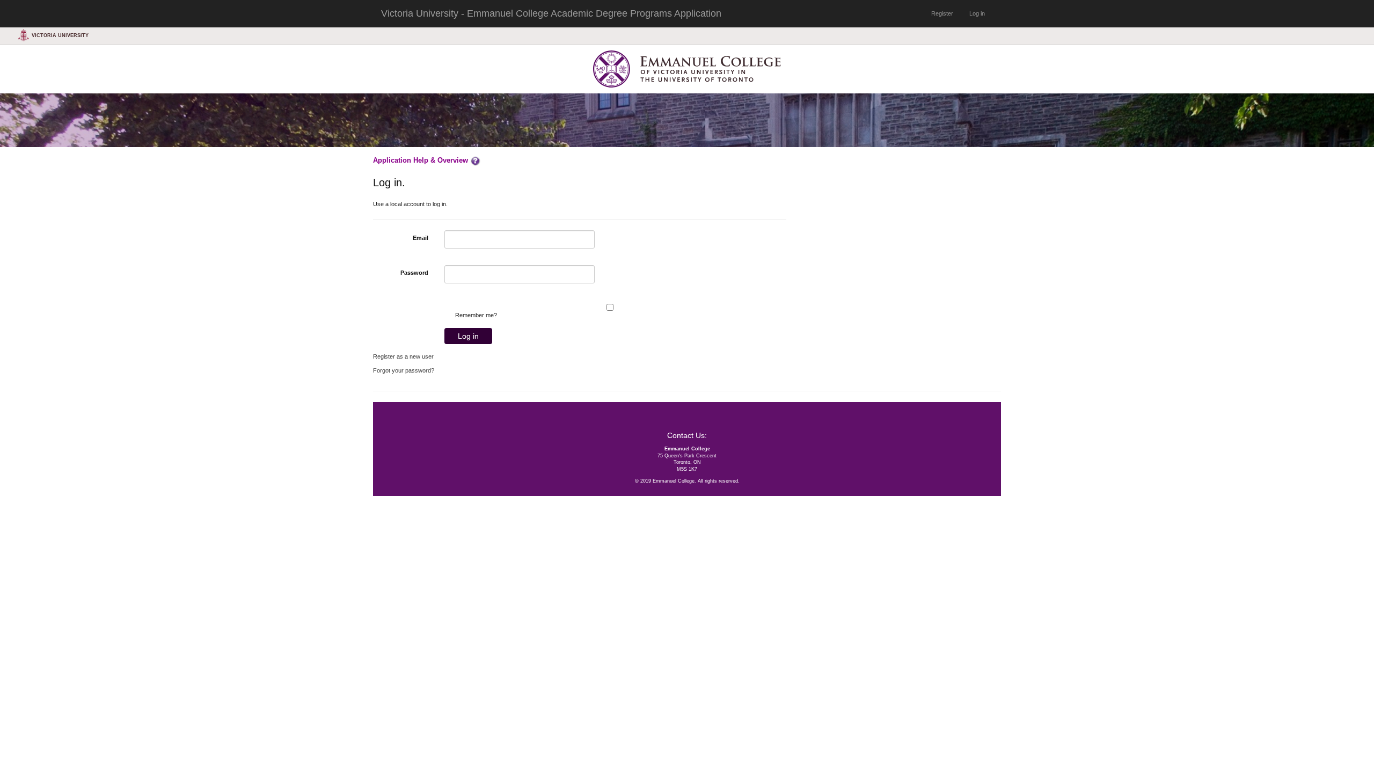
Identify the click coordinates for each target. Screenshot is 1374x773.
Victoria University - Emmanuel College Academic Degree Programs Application (551, 13)
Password (414, 272)
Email (420, 238)
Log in (977, 13)
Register (942, 13)
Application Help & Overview (421, 160)
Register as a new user (403, 356)
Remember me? (476, 315)
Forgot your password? (403, 370)
